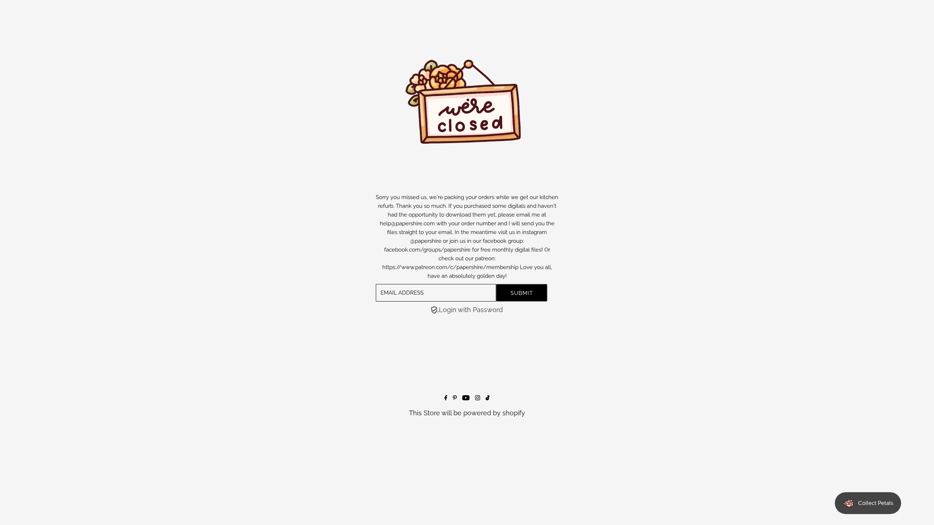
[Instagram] (477, 398)
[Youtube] (466, 398)
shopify (513, 413)
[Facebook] (445, 398)
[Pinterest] (455, 398)
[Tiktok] (488, 398)
